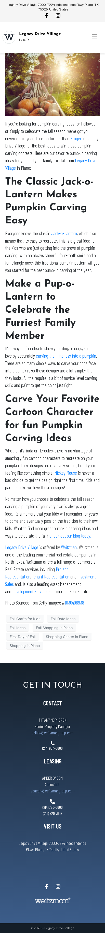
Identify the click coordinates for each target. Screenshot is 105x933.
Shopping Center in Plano (67, 636)
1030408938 (74, 603)
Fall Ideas (17, 627)
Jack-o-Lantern (64, 233)
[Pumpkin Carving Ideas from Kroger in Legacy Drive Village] (52, 83)
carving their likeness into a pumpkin (66, 356)
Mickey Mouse (65, 473)
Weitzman (69, 547)
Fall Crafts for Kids (25, 619)
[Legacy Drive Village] (9, 37)
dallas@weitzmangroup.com (52, 732)
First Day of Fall (22, 636)
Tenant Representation (50, 576)
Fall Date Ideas (63, 619)
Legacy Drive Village (40, 34)
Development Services (30, 591)
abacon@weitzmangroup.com (52, 790)
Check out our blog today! (70, 536)
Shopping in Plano (25, 645)
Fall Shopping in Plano (54, 627)
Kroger (75, 138)
